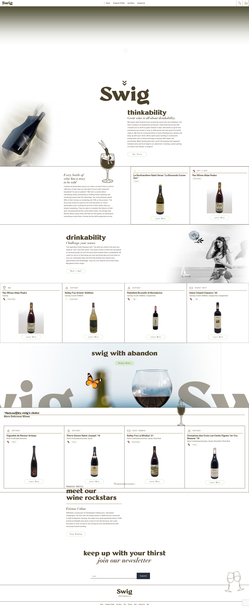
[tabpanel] (160, 195)
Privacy (130, 604)
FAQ (148, 604)
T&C (125, 604)
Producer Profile (119, 3)
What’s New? (76, 271)
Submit (143, 576)
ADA (135, 604)
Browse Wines (124, 363)
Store (108, 3)
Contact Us (141, 3)
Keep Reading (76, 534)
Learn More (160, 218)
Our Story (131, 3)
